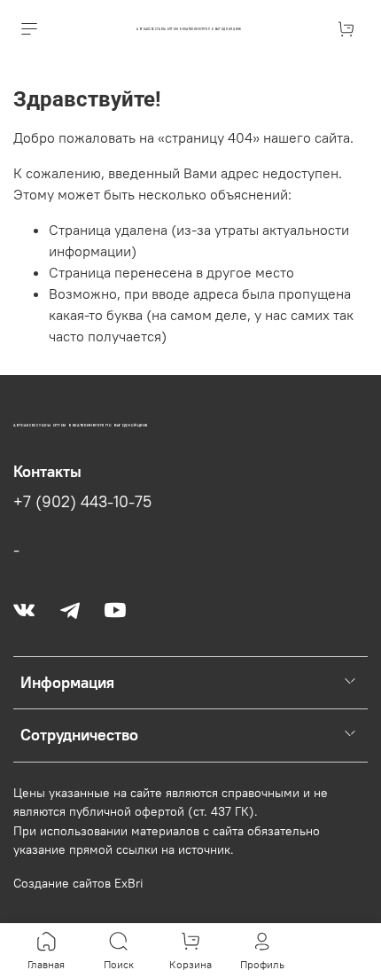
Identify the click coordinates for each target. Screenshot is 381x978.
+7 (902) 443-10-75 (82, 502)
